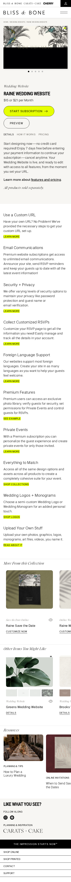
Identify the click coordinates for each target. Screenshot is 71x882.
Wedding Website (17, 22)
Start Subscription (27, 111)
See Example (12, 418)
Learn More (11, 236)
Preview (16, 123)
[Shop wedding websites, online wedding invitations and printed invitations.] (12, 3)
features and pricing (46, 180)
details (11, 712)
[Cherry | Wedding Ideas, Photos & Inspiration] (48, 3)
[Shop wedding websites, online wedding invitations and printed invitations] (24, 12)
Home (5, 22)
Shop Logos (11, 517)
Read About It (12, 545)
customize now (16, 631)
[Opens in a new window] (51, 620)
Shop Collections (16, 484)
